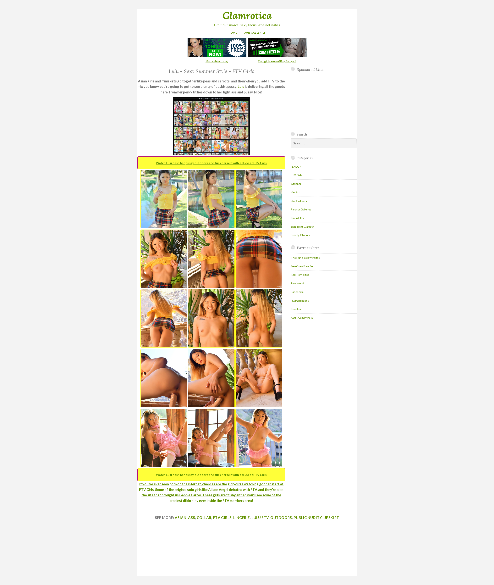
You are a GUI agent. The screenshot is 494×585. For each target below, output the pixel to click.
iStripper (296, 183)
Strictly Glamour (300, 235)
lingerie (241, 517)
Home (232, 32)
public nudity (308, 517)
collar (204, 517)
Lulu (241, 86)
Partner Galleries (301, 209)
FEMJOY (296, 166)
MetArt (295, 192)
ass (191, 517)
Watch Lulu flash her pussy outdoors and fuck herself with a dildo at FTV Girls (211, 163)
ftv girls (222, 517)
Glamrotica (247, 15)
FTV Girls (296, 175)
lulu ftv (260, 517)
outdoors (281, 517)
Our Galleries (255, 32)
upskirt (331, 517)
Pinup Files (297, 218)
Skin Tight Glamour (302, 226)
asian (180, 517)
